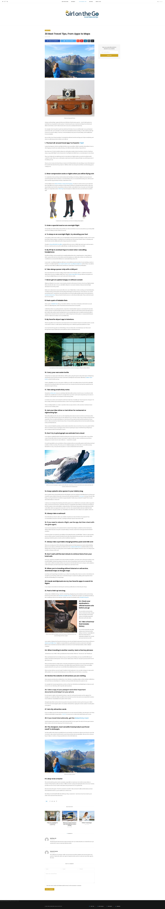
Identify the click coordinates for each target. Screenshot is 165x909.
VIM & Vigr (60, 188)
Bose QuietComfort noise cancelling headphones (70, 263)
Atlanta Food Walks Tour (50, 643)
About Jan (98, 1)
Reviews (73, 1)
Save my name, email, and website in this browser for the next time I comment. (63, 885)
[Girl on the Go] (82, 14)
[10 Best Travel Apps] (86, 816)
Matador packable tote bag (65, 595)
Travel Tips (47, 30)
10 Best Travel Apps (87, 822)
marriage (81, 496)
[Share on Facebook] (50, 801)
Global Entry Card (81, 718)
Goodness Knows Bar (50, 295)
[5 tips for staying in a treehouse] (52, 816)
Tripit (82, 143)
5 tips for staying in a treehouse (52, 823)
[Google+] (78, 41)
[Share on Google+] (54, 801)
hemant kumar (54, 851)
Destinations (65, 1)
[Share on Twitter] (52, 801)
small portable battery (76, 546)
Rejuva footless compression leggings (64, 183)
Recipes (91, 1)
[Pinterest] (81, 41)
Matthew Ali (53, 838)
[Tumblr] (89, 41)
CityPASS (64, 714)
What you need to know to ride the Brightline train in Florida (69, 824)
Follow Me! (2, 902)
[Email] (92, 41)
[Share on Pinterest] (56, 801)
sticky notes (53, 393)
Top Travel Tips (82, 1)
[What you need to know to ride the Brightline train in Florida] (69, 816)
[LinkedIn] (85, 41)
